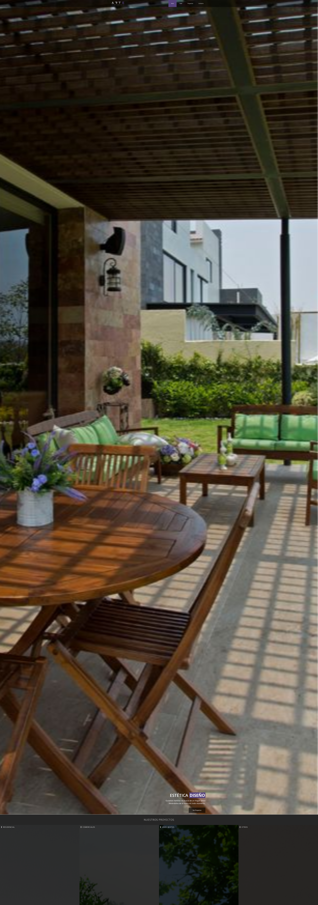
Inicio (172, 3)
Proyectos (190, 3)
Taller (180, 3)
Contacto (201, 3)
